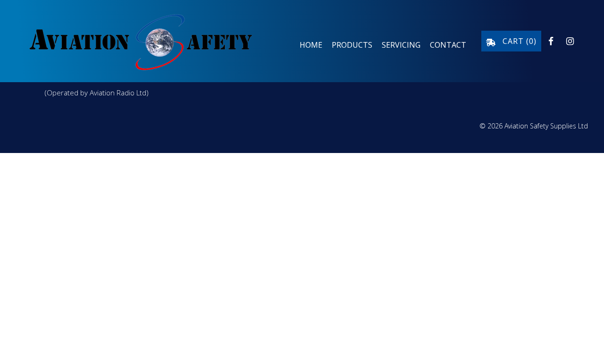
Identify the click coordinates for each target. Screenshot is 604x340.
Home (311, 45)
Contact (448, 45)
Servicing (401, 45)
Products (352, 45)
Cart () (516, 41)
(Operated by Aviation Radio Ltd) (97, 92)
